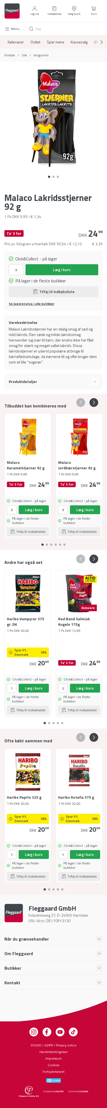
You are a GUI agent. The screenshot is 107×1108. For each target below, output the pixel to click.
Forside (9, 55)
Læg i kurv (62, 269)
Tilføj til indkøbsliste (57, 291)
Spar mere (55, 42)
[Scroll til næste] (97, 42)
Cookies (53, 1065)
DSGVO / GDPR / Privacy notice (54, 1045)
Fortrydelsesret (53, 1071)
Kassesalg (79, 42)
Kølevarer (16, 42)
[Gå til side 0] (49, 176)
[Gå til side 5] (64, 542)
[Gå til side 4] (60, 542)
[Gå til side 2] (58, 176)
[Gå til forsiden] (12, 11)
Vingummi (41, 55)
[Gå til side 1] (53, 176)
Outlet (35, 42)
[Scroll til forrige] (80, 402)
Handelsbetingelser (54, 1051)
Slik (24, 55)
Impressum (53, 1058)
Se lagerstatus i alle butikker (31, 304)
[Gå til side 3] (56, 542)
